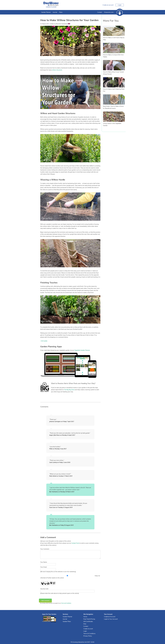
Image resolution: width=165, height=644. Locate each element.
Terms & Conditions (89, 634)
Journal (55, 12)
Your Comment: (44, 549)
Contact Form (75, 543)
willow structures (57, 70)
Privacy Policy (87, 636)
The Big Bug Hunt (69, 390)
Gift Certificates (88, 621)
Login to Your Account (111, 619)
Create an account (108, 5)
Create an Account (109, 617)
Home (85, 617)
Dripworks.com (109, 12)
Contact (99, 12)
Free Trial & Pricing (89, 619)
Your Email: (43, 567)
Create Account (88, 629)
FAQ (84, 624)
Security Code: (44, 589)
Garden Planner (46, 12)
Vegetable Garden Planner (82, 350)
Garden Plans (67, 621)
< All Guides (43, 341)
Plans (60, 12)
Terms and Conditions (66, 603)
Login (119, 5)
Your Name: (43, 562)
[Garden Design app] (71, 379)
